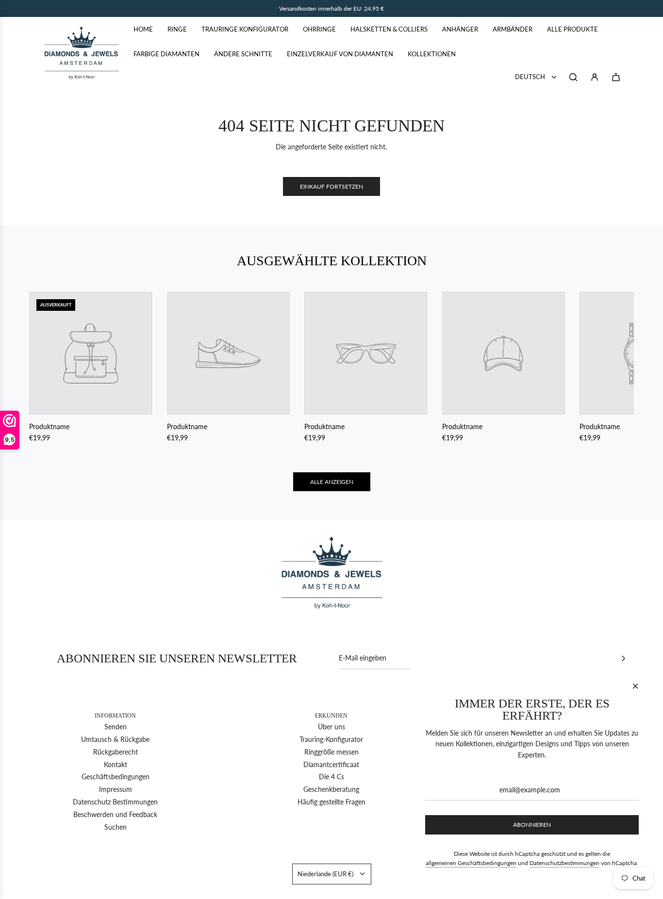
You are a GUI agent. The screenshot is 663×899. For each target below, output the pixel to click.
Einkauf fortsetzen (331, 186)
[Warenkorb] (616, 77)
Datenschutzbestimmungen (564, 863)
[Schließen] (635, 686)
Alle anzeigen (331, 481)
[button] (47, 367)
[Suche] (573, 77)
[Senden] (623, 658)
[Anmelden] (594, 77)
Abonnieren (532, 824)
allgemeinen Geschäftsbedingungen (471, 863)
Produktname (49, 426)
